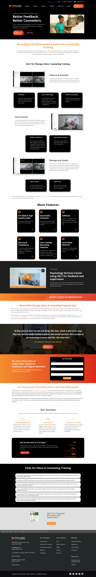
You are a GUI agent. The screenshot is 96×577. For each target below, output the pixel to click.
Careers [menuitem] (73, 564)
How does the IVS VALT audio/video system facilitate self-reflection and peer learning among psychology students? (45, 480)
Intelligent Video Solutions (7, 531)
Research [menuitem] (42, 550)
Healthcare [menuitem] (74, 544)
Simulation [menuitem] (43, 553)
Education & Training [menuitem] (46, 544)
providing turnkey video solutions (40, 390)
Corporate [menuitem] (74, 550)
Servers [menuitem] (58, 550)
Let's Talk (25, 453)
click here (32, 552)
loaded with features (44, 196)
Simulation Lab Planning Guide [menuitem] (75, 560)
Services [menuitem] (58, 553)
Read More (51, 523)
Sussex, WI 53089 (16, 544)
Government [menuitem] (74, 547)
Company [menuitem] (51, 6)
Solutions (16, 531)
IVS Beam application (30, 316)
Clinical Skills (21, 531)
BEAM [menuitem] (58, 547)
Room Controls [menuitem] (60, 544)
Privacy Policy (15, 565)
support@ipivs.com (17, 549)
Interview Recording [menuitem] (45, 547)
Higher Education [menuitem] (76, 541)
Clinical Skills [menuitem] (43, 541)
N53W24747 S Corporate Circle (20, 542)
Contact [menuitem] (69, 6)
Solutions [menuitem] (27, 6)
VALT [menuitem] (57, 541)
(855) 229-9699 (68, 1)
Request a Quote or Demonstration (65, 297)
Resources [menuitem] (60, 6)
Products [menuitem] (43, 6)
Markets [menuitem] (35, 6)
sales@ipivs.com (80, 1)
